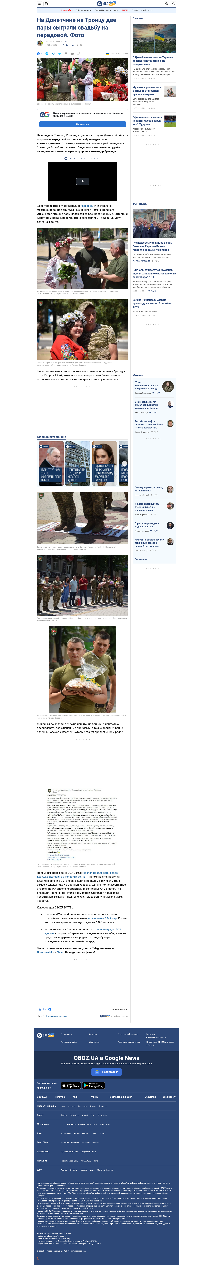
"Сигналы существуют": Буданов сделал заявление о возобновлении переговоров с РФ (154, 273)
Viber (60, 952)
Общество (150, 1096)
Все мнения (141, 559)
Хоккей (85, 1115)
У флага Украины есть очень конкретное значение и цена (147, 506)
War (66, 42)
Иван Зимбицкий (142, 495)
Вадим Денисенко (142, 432)
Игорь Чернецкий (142, 515)
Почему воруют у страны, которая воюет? (149, 489)
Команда (93, 1034)
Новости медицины (69, 1161)
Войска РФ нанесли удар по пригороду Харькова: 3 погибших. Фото (153, 303)
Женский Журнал (105, 1170)
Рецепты (65, 1143)
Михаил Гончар (141, 551)
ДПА (95, 1124)
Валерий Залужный (143, 393)
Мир (75, 1096)
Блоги (130, 1096)
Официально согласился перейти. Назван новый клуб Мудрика (147, 121)
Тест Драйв (66, 1133)
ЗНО (102, 1124)
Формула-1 (102, 1115)
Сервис (102, 1133)
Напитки (75, 1143)
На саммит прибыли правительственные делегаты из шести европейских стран (152, 255)
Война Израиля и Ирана (106, 10)
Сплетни (73, 1170)
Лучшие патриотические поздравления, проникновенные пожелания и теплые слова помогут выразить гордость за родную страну (154, 72)
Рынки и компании (69, 1152)
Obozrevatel (44, 952)
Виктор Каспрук (141, 413)
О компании (66, 1034)
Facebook (87, 205)
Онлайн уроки (84, 1124)
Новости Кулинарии (90, 1143)
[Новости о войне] (105, 1017)
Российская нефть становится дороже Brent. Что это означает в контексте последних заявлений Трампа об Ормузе (149, 424)
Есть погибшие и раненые (145, 311)
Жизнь (94, 1096)
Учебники (71, 1124)
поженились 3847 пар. (102, 918)
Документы (94, 1042)
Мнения (138, 375)
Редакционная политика (56, 1016)
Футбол (64, 1115)
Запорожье (83, 1106)
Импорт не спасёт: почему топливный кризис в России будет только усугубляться (149, 543)
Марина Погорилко (54, 42)
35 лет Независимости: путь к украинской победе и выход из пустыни (146, 385)
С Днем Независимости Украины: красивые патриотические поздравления (153, 61)
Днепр (93, 1106)
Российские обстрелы (142, 10)
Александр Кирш (142, 531)
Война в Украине (84, 10)
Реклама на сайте (69, 1042)
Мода (92, 1170)
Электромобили (80, 1133)
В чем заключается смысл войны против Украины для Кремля (146, 405)
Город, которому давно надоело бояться (147, 525)
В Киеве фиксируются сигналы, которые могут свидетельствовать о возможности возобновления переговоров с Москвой (152, 284)
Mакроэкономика (88, 1152)
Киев (63, 1106)
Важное (138, 18)
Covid (96, 1161)
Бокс (93, 1115)
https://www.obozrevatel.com (133, 1183)
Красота (83, 1170)
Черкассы (103, 1106)
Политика (60, 1096)
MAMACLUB (86, 1161)
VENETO (125, 10)
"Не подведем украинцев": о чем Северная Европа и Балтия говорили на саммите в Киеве (152, 246)
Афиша (64, 1170)
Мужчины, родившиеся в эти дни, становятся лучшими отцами (147, 91)
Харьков (71, 1106)
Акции (93, 1133)
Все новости (169, 1096)
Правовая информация (128, 1034)
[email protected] (70, 1244)
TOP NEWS (140, 203)
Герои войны (66, 10)
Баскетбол (74, 1115)
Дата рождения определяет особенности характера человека (146, 102)
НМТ (108, 1124)
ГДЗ (62, 1124)
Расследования (117, 1096)
